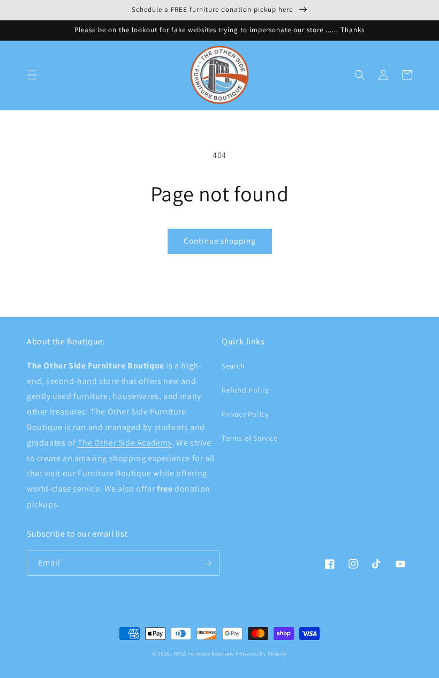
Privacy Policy (245, 414)
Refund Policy (245, 390)
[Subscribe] (207, 563)
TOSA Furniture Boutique (203, 653)
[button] (32, 75)
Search (233, 366)
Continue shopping (220, 241)
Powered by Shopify (261, 653)
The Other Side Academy (125, 442)
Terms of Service (250, 438)
